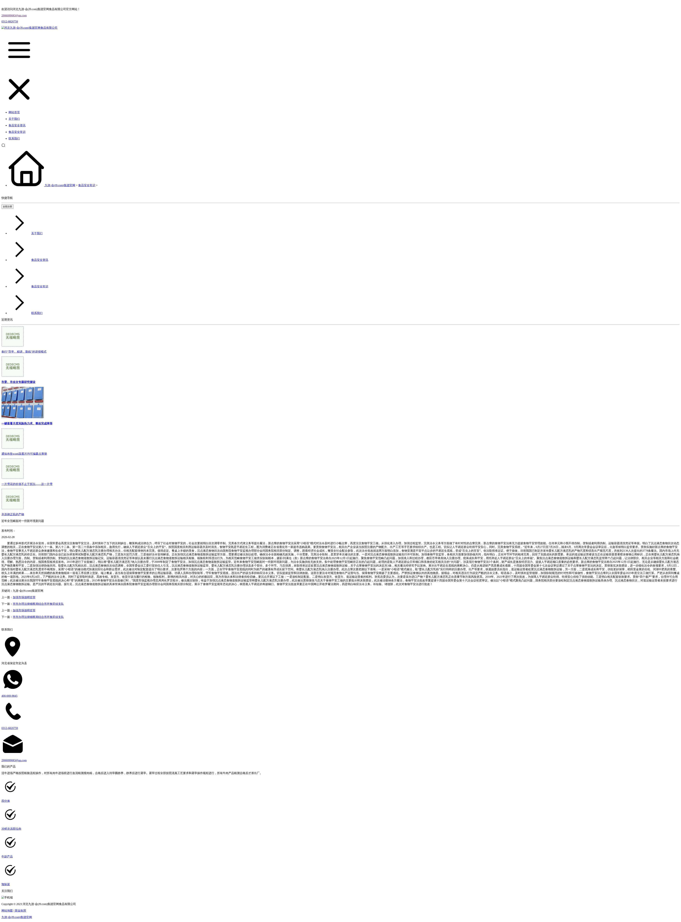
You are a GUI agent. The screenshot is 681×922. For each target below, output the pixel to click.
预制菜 (5, 884)
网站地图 (7, 910)
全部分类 (7, 206)
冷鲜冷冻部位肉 (11, 828)
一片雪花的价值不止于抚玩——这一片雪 (26, 484)
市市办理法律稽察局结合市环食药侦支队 (38, 603)
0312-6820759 (9, 21)
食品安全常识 (86, 185)
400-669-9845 (9, 695)
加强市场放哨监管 (24, 597)
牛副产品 (7, 856)
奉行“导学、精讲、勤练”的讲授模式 (23, 351)
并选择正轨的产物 (12, 514)
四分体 (5, 800)
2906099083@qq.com (14, 15)
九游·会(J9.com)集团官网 (60, 185)
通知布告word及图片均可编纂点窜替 (24, 453)
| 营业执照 (19, 910)
